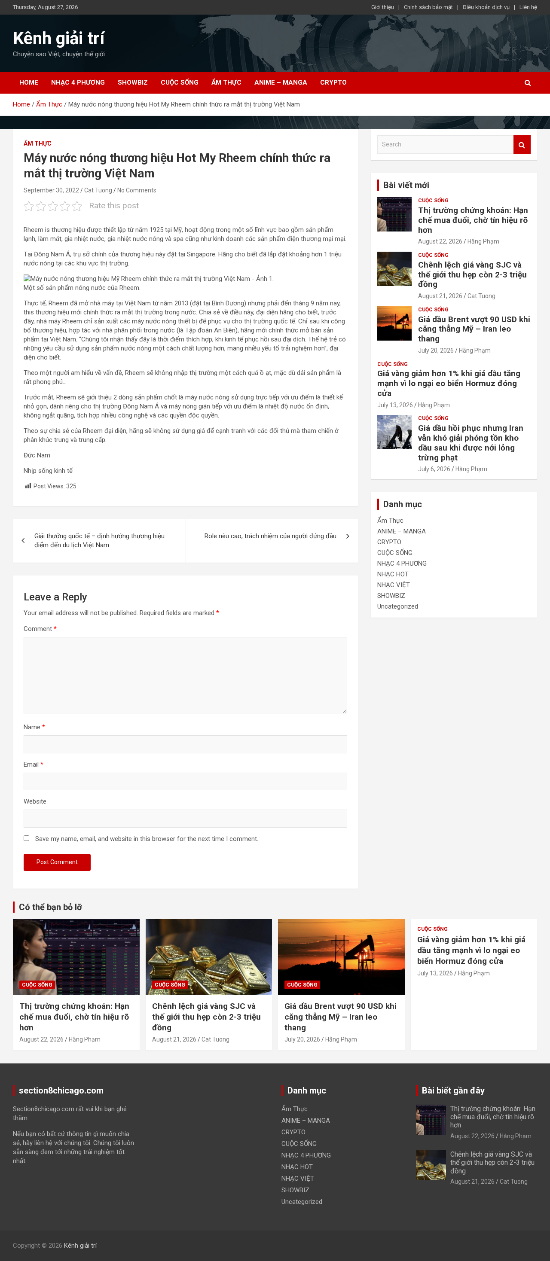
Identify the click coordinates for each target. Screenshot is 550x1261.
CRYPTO (333, 82)
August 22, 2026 (440, 241)
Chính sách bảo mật (428, 7)
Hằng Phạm (483, 241)
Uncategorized (397, 606)
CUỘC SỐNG (180, 82)
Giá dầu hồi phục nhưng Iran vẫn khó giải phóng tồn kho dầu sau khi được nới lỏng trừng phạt (470, 442)
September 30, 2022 (51, 190)
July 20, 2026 (436, 350)
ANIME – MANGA (280, 82)
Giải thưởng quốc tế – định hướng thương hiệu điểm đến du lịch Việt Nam (99, 540)
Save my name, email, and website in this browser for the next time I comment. (146, 839)
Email (33, 764)
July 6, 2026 (434, 469)
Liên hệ (528, 7)
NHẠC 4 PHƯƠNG (78, 82)
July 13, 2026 (395, 405)
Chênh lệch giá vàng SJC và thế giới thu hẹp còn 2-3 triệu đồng (472, 274)
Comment (40, 629)
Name (34, 727)
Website (35, 801)
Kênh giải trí (58, 38)
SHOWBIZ (133, 82)
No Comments (136, 190)
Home (28, 82)
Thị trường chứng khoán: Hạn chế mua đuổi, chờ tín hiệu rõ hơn (473, 220)
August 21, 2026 (440, 295)
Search (522, 144)
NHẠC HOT (393, 574)
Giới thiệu (382, 7)
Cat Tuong (98, 190)
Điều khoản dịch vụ (486, 7)
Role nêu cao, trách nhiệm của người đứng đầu (270, 536)
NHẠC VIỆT (393, 585)
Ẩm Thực (226, 82)
